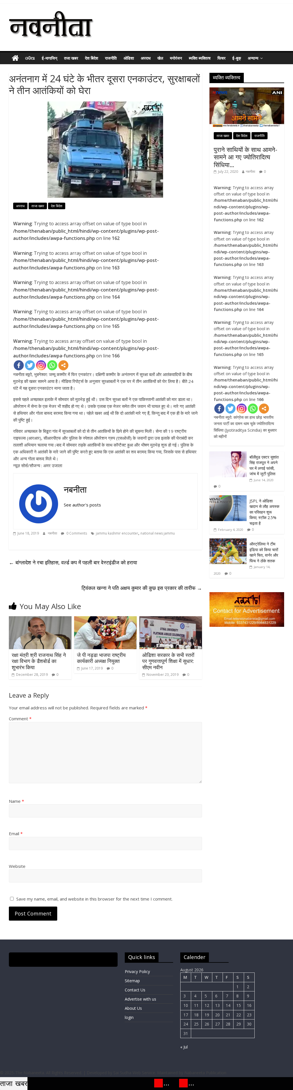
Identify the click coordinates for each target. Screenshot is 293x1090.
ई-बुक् (236, 58)
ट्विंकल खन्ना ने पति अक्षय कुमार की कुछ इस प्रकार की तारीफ (142, 587)
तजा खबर (71, 58)
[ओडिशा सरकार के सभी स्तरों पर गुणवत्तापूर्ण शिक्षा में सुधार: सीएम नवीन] (170, 620)
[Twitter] (30, 365)
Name (16, 801)
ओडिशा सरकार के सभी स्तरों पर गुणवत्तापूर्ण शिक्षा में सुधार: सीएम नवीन (168, 661)
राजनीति (111, 58)
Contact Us (135, 990)
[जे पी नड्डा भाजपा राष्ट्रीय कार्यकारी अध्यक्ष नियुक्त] (105, 620)
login (129, 1017)
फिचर (221, 58)
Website (17, 866)
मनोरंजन (176, 58)
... (157, 1083)
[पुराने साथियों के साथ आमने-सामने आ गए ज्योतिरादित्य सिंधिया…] (246, 90)
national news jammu (157, 533)
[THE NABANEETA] (15, 58)
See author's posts (82, 505)
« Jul (184, 1047)
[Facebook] (19, 365)
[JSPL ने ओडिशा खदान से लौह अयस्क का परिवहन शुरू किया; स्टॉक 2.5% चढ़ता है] (228, 498)
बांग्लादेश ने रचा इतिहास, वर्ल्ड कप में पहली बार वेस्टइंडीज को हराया (73, 562)
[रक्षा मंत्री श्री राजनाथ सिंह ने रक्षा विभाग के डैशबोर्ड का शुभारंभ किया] (40, 620)
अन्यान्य (253, 58)
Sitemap (132, 980)
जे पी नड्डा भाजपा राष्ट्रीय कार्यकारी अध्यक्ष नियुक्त (101, 658)
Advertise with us (140, 999)
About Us (133, 1008)
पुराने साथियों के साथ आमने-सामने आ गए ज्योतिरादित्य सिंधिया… (245, 157)
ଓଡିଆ (30, 58)
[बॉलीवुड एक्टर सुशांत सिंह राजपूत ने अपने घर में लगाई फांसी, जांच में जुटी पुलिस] (228, 454)
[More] (63, 365)
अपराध (146, 58)
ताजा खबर (37, 205)
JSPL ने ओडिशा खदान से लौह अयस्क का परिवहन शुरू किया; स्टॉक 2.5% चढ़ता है (264, 512)
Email (16, 833)
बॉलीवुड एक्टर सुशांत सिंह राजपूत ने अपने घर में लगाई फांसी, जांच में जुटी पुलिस (264, 465)
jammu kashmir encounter (117, 533)
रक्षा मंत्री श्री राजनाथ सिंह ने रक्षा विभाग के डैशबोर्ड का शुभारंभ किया (39, 661)
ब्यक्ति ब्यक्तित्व (200, 58)
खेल (160, 58)
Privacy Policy (137, 971)
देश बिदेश (91, 58)
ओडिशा (129, 58)
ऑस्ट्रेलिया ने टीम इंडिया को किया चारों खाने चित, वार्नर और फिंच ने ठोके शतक (264, 552)
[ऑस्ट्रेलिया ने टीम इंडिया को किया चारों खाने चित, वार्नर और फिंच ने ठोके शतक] (228, 541)
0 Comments (76, 533)
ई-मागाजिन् (49, 58)
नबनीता (75, 489)
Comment (20, 718)
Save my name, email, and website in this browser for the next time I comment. (94, 899)
